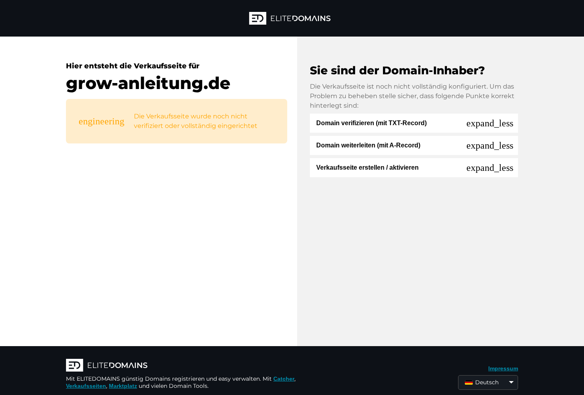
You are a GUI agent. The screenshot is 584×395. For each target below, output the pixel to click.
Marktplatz (123, 386)
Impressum (503, 368)
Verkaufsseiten (86, 386)
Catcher (283, 379)
